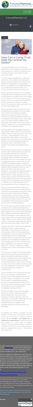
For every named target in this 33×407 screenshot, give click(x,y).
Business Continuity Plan (9, 375)
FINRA (7, 348)
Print (4, 37)
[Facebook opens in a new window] (30, 27)
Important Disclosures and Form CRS (19, 392)
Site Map (2, 399)
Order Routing (4, 394)
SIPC (11, 348)
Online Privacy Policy (6, 390)
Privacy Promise (19, 390)
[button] (27, 11)
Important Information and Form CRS (13, 372)
